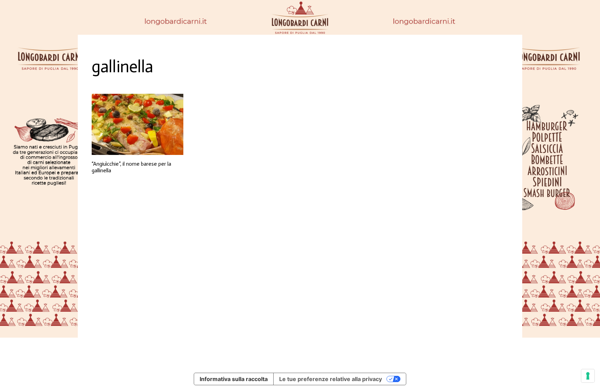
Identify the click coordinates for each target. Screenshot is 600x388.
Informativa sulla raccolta (234, 378)
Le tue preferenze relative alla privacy (330, 378)
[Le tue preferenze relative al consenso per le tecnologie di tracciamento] (587, 375)
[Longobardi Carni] (300, 17)
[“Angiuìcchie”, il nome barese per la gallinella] (137, 124)
